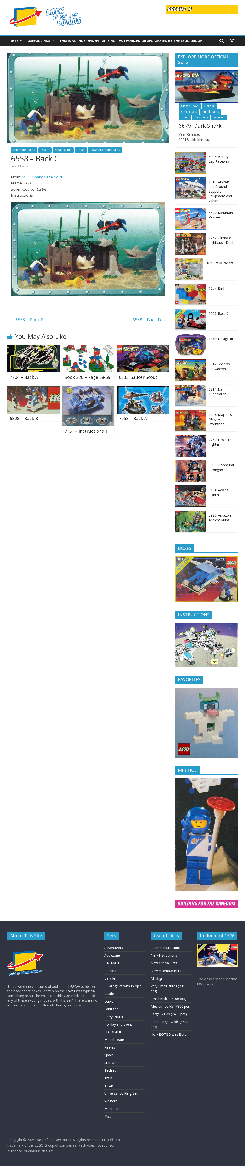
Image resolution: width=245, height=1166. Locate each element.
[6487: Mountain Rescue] (190, 210)
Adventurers (113, 947)
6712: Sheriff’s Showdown (219, 366)
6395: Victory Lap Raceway (219, 159)
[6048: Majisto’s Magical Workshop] (190, 412)
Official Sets (189, 112)
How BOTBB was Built (168, 1034)
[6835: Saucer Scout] (143, 347)
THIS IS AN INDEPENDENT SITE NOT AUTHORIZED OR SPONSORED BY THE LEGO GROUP (130, 40)
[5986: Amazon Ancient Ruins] (190, 513)
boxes (70, 991)
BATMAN (111, 963)
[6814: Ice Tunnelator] (190, 387)
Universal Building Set (121, 1093)
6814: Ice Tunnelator (217, 391)
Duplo (109, 1001)
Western (110, 1101)
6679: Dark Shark (200, 125)
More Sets (112, 1108)
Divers (45, 150)
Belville (109, 978)
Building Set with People (123, 986)
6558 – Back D (150, 319)
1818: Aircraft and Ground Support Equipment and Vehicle (220, 191)
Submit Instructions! (166, 947)
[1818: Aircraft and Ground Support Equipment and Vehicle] (190, 180)
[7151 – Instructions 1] (88, 388)
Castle (109, 993)
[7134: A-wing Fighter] (190, 488)
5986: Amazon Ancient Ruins (220, 517)
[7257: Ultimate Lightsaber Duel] (190, 235)
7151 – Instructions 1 (85, 431)
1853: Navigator (221, 338)
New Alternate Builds (167, 970)
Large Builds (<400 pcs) (169, 1014)
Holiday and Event (118, 1024)
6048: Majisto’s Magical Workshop (220, 419)
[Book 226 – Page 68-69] (88, 347)
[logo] (25, 946)
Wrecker (219, 117)
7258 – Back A (133, 418)
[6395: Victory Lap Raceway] (190, 154)
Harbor (209, 106)
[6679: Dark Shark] (206, 73)
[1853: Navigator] (190, 336)
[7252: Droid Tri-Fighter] (190, 437)
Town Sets (201, 117)
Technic (110, 1070)
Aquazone (112, 955)
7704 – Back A (24, 377)
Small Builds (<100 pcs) (168, 998)
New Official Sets (164, 963)
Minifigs (157, 978)
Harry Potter (113, 1016)
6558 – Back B (27, 319)
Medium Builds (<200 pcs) (171, 1006)
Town (80, 150)
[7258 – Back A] (143, 388)
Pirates (109, 1047)
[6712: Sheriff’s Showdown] (190, 362)
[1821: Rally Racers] (189, 260)
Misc (107, 1116)
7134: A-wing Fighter (218, 492)
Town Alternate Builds (105, 150)
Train (108, 1078)
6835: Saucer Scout (138, 377)
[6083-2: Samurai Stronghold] (190, 462)
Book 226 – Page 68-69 (87, 377)
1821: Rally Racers (219, 263)
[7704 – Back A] (33, 347)
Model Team (114, 1039)
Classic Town (190, 106)
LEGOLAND (113, 1032)
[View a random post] (232, 41)
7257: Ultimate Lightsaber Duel (221, 240)
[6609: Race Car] (190, 311)
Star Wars (111, 1062)
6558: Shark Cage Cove (42, 177)
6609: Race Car (220, 313)
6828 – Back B (24, 418)
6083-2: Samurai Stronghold (221, 467)
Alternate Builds (24, 150)
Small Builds (63, 150)
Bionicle (110, 970)
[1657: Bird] (190, 286)
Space (109, 1055)
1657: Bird (216, 288)
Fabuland (111, 1009)
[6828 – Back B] (33, 388)
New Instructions (164, 955)
